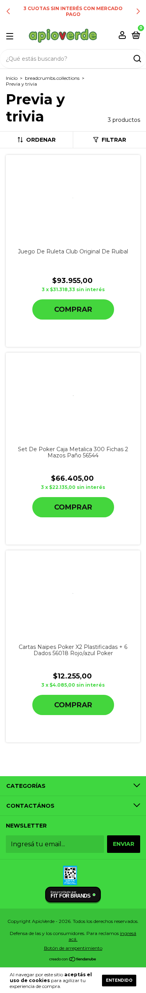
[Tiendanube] (73, 959)
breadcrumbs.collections (52, 78)
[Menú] (11, 35)
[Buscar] (136, 59)
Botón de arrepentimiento (73, 948)
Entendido (119, 980)
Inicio (12, 78)
